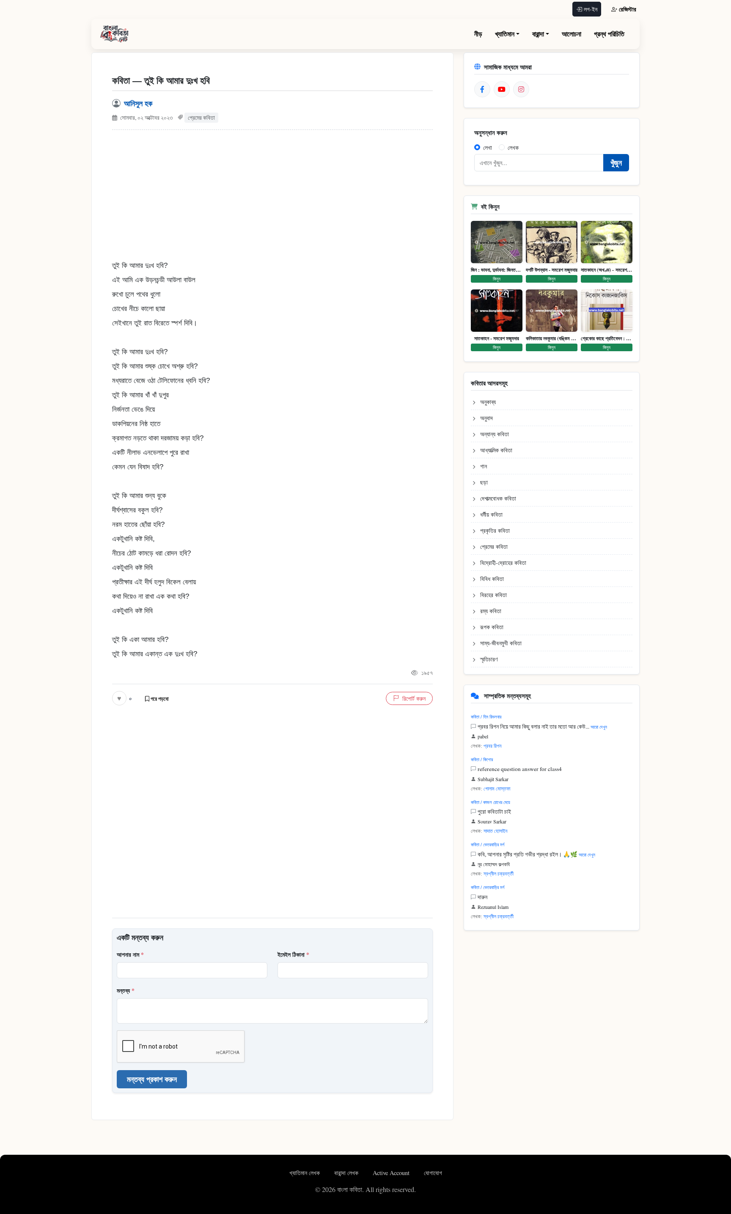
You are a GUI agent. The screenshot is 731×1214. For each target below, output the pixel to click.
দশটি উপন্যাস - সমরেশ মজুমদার (551, 270)
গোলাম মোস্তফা (497, 788)
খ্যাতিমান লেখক (305, 1173)
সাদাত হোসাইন (495, 830)
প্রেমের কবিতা (201, 117)
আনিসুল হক (138, 103)
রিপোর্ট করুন (414, 698)
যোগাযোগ (433, 1173)
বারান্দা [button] (538, 34)
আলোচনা (571, 34)
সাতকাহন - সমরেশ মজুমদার (496, 338)
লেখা (487, 147)
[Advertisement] (272, 199)
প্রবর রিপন (492, 745)
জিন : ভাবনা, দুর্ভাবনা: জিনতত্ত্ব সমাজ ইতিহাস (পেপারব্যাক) (496, 270)
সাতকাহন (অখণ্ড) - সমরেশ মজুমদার (606, 270)
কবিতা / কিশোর (482, 759)
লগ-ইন (590, 9)
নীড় (478, 34)
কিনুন (496, 278)
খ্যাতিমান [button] (504, 34)
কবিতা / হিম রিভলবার (486, 716)
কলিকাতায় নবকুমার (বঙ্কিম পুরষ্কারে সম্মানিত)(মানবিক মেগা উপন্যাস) (551, 338)
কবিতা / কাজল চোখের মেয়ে (490, 802)
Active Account (392, 1173)
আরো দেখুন (599, 727)
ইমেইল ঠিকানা (293, 954)
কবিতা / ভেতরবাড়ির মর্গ (487, 844)
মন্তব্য (126, 990)
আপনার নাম (130, 954)
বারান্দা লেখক (347, 1173)
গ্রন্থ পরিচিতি (609, 34)
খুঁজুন (616, 162)
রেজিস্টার (627, 9)
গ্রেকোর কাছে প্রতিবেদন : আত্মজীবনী (606, 338)
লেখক (513, 147)
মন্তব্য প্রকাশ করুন (152, 1079)
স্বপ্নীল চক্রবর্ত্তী (499, 873)
